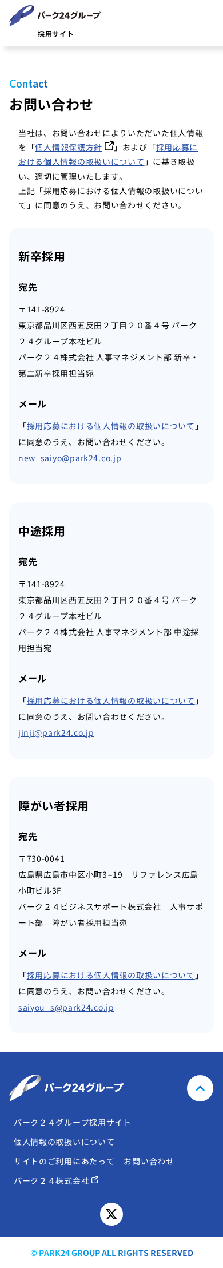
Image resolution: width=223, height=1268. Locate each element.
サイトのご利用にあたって (64, 1161)
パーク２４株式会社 (51, 1181)
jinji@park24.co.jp (56, 732)
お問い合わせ (149, 1161)
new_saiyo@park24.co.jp (69, 457)
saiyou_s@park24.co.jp (66, 1007)
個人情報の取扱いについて (64, 1142)
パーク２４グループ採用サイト (73, 1122)
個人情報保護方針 (68, 147)
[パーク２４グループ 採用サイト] (111, 1088)
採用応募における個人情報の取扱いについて (111, 425)
